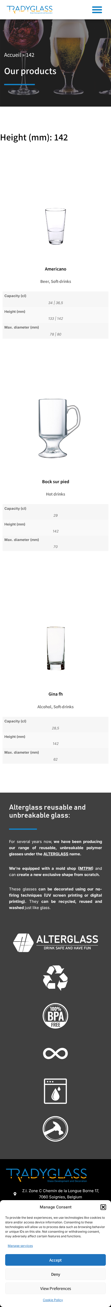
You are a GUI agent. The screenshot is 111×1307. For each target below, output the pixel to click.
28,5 (55, 728)
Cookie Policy (53, 1300)
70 (55, 547)
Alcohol (44, 706)
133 (51, 318)
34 (50, 303)
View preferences (55, 1288)
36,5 (59, 303)
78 (52, 334)
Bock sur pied (55, 481)
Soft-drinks (61, 281)
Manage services (20, 1246)
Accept (55, 1260)
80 (59, 334)
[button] (103, 1207)
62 (55, 759)
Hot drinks (55, 494)
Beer (44, 281)
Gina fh (56, 694)
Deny (55, 1274)
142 (60, 318)
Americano (55, 269)
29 (55, 515)
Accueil (12, 54)
